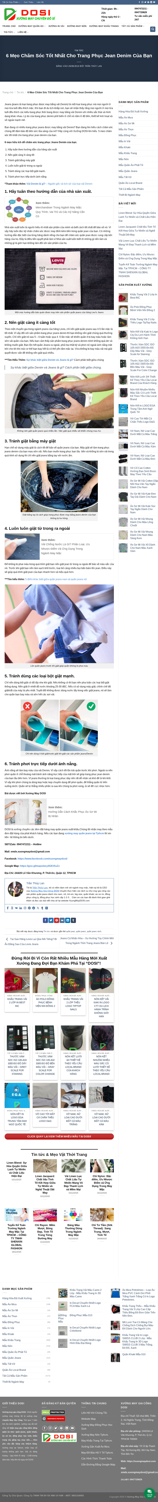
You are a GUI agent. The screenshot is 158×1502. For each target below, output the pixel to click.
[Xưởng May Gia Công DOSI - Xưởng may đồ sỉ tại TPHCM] (29, 14)
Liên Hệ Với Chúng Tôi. (94, 1413)
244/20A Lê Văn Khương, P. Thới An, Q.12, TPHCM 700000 (137, 1435)
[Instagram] (25, 908)
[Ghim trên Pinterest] (56, 920)
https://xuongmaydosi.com (141, 1461)
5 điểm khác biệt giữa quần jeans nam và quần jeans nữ (56, 579)
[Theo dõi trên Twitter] (145, 2)
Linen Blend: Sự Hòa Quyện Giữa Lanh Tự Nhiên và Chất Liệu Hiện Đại (16, 1169)
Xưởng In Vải (56, 26)
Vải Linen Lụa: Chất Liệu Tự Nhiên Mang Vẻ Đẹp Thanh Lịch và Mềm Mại (73, 1183)
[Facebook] (7, 908)
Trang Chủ (9, 26)
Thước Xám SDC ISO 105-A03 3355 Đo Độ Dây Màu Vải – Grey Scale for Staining (17, 1065)
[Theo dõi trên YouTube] (154, 2)
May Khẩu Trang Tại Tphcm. (96, 1440)
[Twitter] (38, 908)
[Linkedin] (20, 908)
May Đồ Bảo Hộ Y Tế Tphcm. (97, 1452)
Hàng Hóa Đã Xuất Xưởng (133, 111)
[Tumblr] (42, 908)
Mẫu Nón (124, 159)
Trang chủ (7, 92)
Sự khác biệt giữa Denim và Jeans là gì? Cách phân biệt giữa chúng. (56, 367)
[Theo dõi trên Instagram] (142, 2)
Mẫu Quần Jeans (128, 171)
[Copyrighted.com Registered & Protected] (53, 1420)
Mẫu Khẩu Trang (128, 153)
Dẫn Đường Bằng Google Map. (98, 1464)
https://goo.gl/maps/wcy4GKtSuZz (40, 866)
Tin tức (8, 32)
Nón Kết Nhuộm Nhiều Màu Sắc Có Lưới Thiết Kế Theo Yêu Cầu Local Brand (101, 1065)
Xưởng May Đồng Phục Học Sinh (96, 1427)
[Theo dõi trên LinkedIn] (151, 2)
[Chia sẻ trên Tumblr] (73, 920)
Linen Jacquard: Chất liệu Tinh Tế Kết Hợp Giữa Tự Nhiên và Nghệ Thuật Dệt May (45, 1184)
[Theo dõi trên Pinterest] (148, 2)
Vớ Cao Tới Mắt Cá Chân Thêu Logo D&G (45, 1117)
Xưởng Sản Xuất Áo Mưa (95, 1446)
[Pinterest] (29, 908)
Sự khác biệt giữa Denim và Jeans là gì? (49, 360)
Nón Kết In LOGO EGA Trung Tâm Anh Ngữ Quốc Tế (17, 1119)
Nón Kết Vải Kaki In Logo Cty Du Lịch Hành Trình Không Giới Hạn (101, 1008)
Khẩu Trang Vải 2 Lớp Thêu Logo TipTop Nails (73, 1004)
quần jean (70, 931)
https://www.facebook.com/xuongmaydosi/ (42, 858)
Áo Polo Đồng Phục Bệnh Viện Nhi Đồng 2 (45, 1002)
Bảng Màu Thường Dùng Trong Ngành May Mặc (73, 1230)
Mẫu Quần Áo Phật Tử (131, 165)
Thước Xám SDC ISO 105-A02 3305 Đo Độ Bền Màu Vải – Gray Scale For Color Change (45, 1065)
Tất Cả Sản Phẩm (10, 2)
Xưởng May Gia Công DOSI (45, 891)
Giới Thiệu (28, 2)
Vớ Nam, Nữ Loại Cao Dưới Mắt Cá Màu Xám (101, 1119)
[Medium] (46, 908)
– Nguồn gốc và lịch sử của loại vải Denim (59, 183)
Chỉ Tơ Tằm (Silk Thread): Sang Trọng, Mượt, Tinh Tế (102, 1230)
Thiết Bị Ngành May (129, 195)
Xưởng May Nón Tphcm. (94, 1434)
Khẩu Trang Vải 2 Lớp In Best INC (17, 1002)
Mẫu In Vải (124, 141)
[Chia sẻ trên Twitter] (51, 920)
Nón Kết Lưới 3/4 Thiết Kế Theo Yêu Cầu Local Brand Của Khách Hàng (73, 1065)
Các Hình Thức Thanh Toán (96, 1458)
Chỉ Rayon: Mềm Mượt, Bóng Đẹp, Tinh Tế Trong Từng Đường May (45, 1232)
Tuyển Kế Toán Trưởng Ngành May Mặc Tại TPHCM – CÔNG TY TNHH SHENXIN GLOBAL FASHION (16, 1237)
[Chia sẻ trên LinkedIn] (67, 920)
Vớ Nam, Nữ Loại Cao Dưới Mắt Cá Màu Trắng (73, 1119)
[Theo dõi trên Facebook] (139, 2)
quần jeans (81, 931)
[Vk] (16, 908)
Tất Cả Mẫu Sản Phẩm (131, 189)
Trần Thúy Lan (93, 66)
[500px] (12, 908)
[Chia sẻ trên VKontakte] (62, 920)
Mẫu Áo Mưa (126, 117)
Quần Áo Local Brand (130, 183)
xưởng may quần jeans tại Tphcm (84, 833)
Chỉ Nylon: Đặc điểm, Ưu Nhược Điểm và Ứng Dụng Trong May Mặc (102, 1183)
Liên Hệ (40, 2)
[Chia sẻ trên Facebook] (45, 920)
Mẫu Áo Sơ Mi (126, 123)
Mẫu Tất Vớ (125, 177)
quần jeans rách (94, 931)
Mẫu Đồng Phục (127, 135)
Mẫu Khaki (124, 147)
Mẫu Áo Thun (126, 129)
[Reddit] (33, 908)
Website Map (88, 1419)
